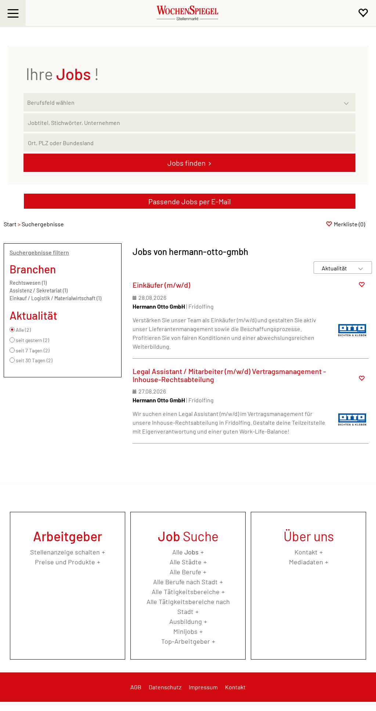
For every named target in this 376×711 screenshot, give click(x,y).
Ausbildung (185, 621)
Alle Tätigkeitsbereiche (186, 592)
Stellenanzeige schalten (65, 552)
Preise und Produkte (65, 562)
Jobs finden (186, 162)
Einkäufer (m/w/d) (161, 284)
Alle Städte (186, 562)
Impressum (203, 686)
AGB (135, 686)
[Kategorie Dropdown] (348, 100)
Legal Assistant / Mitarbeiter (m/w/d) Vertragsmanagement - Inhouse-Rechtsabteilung (229, 375)
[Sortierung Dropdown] (360, 268)
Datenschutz (165, 686)
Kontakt (306, 552)
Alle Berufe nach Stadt (185, 582)
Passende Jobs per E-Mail (189, 201)
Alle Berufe (185, 572)
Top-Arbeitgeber (185, 641)
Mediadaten (306, 562)
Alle (185, 552)
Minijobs (185, 631)
